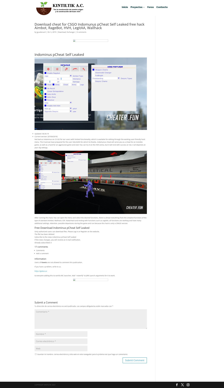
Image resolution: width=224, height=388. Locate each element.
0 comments (81, 32)
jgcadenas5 (41, 32)
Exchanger (71, 32)
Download (62, 32)
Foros (150, 7)
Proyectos (136, 7)
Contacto (162, 7)
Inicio (125, 7)
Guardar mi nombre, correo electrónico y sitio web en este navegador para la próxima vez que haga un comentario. (82, 354)
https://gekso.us (41, 271)
